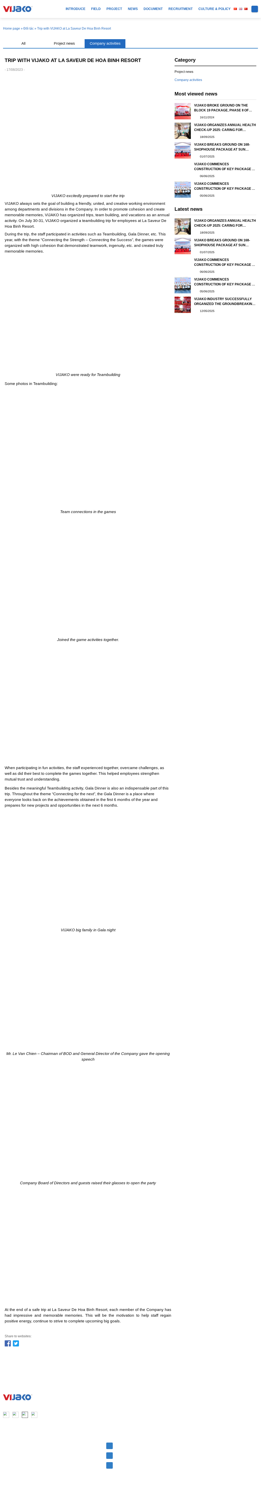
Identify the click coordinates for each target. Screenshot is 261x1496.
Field (96, 9)
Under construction (68, 1459)
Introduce (75, 9)
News (133, 9)
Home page (11, 28)
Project (114, 9)
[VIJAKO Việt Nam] (18, 9)
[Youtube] (15, 1415)
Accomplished (65, 1452)
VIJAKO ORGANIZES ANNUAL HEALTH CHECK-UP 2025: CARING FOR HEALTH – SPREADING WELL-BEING (225, 127)
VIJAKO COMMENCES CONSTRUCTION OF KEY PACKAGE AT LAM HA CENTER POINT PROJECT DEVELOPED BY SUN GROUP (225, 186)
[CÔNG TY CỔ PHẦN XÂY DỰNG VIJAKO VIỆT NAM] (17, 1397)
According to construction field (76, 1445)
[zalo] (34, 1415)
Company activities (105, 43)
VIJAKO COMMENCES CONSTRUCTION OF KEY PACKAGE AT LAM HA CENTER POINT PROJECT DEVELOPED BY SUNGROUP (225, 167)
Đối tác (28, 28)
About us (9, 1445)
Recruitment (180, 9)
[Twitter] (16, 1343)
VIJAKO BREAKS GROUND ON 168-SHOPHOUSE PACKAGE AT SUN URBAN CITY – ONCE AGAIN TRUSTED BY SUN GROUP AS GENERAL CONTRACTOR (225, 147)
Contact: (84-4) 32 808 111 (133, 1454)
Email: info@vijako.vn (130, 1445)
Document (153, 9)
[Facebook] (8, 1343)
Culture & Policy (214, 9)
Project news (64, 43)
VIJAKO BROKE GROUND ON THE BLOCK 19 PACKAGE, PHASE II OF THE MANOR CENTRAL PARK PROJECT (221, 108)
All (23, 43)
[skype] (25, 1415)
